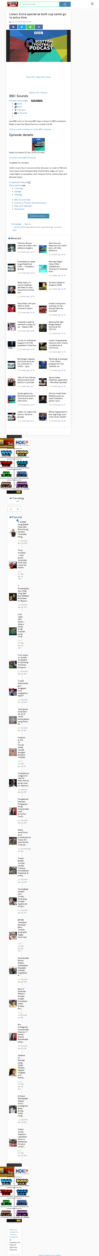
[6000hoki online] (22, 485)
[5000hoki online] (22, 453)
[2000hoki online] (22, 475)
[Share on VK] (39, 27)
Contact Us (14, 1232)
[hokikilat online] (22, 443)
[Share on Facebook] (13, 27)
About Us (13, 1230)
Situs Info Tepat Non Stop (38, 77)
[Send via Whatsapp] (30, 27)
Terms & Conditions (14, 1235)
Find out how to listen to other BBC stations (30, 129)
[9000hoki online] (22, 464)
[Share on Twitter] (22, 27)
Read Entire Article (37, 216)
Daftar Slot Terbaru (38, 92)
